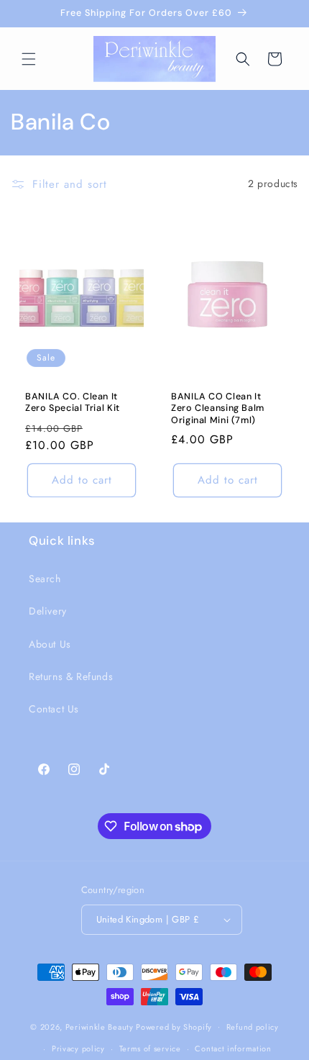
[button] (29, 59)
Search (45, 578)
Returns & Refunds (71, 676)
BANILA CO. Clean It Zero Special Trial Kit (72, 402)
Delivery (48, 611)
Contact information (233, 1048)
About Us (50, 644)
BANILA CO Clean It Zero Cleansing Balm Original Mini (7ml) (217, 408)
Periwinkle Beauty (99, 1026)
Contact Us (54, 709)
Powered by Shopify (174, 1026)
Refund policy (252, 1027)
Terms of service (150, 1048)
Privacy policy (78, 1048)
